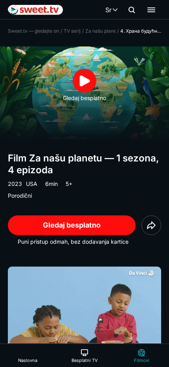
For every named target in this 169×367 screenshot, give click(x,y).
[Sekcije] (151, 10)
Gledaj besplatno (72, 225)
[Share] (151, 225)
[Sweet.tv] (35, 10)
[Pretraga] (131, 10)
